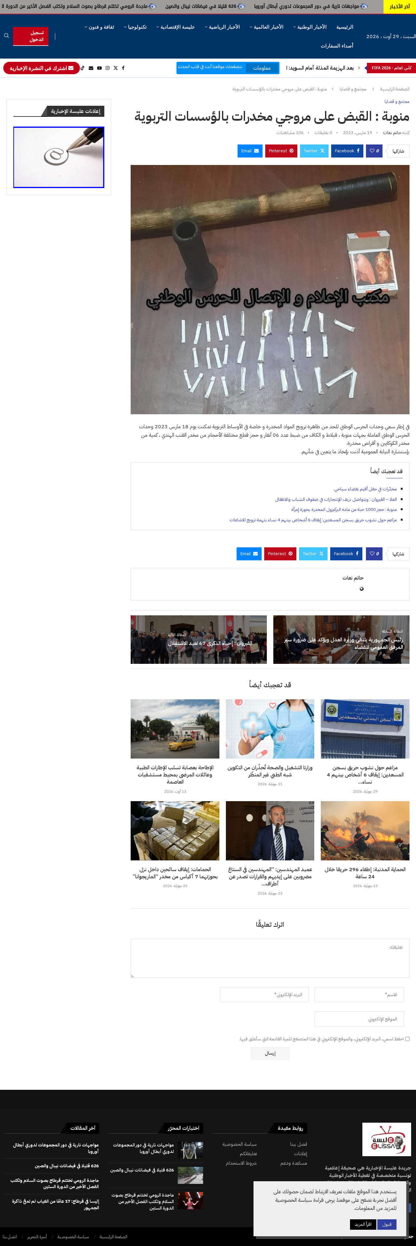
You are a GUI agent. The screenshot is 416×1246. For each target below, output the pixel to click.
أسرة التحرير (37, 1237)
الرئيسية (344, 26)
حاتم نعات (392, 132)
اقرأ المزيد (363, 1224)
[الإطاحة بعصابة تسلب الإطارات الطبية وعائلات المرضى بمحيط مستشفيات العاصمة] (175, 729)
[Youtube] (99, 68)
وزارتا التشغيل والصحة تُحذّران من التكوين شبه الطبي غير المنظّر (270, 771)
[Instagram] (107, 68)
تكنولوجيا (137, 26)
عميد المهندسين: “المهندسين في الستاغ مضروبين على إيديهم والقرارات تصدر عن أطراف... (270, 877)
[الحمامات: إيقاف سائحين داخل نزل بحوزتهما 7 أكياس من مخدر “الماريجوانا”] (175, 830)
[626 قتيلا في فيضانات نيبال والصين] (190, 1175)
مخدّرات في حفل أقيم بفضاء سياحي (365, 489)
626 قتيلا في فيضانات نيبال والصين (268, 6)
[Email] (91, 68)
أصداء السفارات (337, 45)
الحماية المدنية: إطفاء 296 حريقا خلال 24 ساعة (365, 873)
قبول (387, 1224)
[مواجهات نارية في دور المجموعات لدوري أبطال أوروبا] (190, 1150)
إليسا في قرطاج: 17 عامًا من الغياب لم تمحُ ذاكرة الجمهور (55, 1204)
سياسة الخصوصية (239, 1144)
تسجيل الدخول (37, 36)
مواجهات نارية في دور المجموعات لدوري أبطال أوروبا (143, 1148)
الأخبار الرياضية (224, 26)
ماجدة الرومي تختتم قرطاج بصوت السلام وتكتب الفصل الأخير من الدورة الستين (136, 6)
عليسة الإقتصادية (178, 26)
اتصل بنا (10, 1237)
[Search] (6, 36)
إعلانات (300, 1153)
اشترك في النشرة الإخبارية (39, 68)
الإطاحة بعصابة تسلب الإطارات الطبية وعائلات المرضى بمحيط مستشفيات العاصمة (175, 775)
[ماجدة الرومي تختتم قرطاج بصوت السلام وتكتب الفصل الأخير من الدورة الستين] (190, 1200)
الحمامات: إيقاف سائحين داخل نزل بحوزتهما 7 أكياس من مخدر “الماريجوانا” (175, 873)
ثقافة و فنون (101, 26)
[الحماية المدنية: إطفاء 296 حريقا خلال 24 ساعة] (365, 830)
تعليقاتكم (248, 1153)
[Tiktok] (82, 68)
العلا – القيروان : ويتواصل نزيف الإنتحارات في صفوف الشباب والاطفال (336, 499)
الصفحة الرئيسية (395, 89)
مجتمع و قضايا (353, 89)
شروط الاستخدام (241, 1163)
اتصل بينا (298, 1144)
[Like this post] (372, 150)
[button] (359, 68)
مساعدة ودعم (293, 1163)
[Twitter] (115, 68)
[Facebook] (123, 68)
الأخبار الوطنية (312, 26)
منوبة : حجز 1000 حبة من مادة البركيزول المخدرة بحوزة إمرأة (344, 509)
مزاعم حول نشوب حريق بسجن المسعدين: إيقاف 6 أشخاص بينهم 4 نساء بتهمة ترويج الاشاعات (313, 519)
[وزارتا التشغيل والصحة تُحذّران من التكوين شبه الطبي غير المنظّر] (270, 729)
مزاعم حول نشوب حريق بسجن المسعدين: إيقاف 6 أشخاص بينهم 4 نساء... (365, 775)
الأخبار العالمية (268, 26)
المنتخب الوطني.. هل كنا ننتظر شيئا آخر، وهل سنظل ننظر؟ (292, 68)
